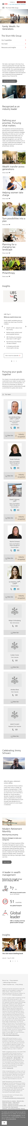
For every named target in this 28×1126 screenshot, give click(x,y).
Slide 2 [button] (14, 361)
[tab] (11, 361)
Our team (5, 44)
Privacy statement (14, 980)
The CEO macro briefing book (12, 953)
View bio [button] (11, 436)
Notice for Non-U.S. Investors (9, 1101)
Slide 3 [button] (16, 361)
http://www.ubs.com (17, 994)
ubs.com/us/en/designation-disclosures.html (14, 1098)
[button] (18, 427)
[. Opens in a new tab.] (4, 4)
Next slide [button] (23, 946)
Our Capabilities (7, 40)
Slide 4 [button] (17, 961)
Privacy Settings (19, 984)
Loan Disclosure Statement (14, 1108)
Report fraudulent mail (8, 984)
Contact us (12, 2)
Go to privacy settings (11, 1119)
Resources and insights (9, 47)
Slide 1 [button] (11, 361)
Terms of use (5, 980)
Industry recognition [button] (22, 435)
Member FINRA (17, 1057)
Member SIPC (9, 1057)
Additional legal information (9, 982)
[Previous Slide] (2, 326)
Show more (6, 173)
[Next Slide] (26, 326)
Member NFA (10, 1068)
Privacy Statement (16, 1115)
